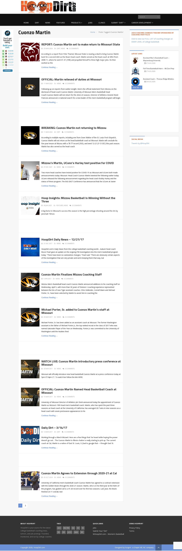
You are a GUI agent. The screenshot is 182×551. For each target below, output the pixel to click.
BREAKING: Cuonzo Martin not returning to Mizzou (73, 128)
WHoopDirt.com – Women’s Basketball (108, 534)
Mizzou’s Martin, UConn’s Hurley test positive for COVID (77, 163)
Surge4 (128, 547)
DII (59, 532)
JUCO (69, 532)
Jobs (90, 22)
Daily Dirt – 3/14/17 (54, 427)
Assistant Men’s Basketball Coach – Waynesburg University (156, 59)
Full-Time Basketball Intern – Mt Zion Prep (158, 68)
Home (26, 22)
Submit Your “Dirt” (100, 531)
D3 (78, 528)
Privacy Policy (134, 528)
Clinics (102, 22)
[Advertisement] (142, 6)
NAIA (76, 532)
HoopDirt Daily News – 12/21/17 (62, 239)
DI (83, 528)
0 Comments (73, 48)
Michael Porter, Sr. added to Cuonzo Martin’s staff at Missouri (75, 311)
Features (60, 22)
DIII (64, 532)
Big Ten (66, 528)
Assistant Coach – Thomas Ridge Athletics (158, 79)
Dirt (37, 22)
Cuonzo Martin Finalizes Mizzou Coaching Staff (71, 274)
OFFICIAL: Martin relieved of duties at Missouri (71, 79)
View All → (137, 87)
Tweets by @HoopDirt (140, 143)
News (47, 22)
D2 (73, 528)
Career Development (141, 22)
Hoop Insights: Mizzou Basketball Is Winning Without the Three (78, 199)
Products (75, 22)
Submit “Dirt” (117, 22)
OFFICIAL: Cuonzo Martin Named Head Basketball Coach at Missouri (78, 391)
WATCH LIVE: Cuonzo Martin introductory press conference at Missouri (81, 363)
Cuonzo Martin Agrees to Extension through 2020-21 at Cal (79, 473)
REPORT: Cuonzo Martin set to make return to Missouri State (80, 44)
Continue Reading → (49, 67)
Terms (131, 531)
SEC (82, 532)
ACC (59, 528)
